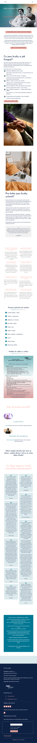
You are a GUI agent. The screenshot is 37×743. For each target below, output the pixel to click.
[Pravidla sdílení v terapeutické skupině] (18, 397)
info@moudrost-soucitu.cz (12, 699)
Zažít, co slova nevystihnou (18, 47)
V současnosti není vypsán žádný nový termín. (18, 647)
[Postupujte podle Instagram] (6, 706)
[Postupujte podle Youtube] (10, 706)
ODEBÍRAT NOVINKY (14, 731)
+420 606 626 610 (11, 696)
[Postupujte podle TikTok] (8, 706)
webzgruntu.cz (18, 739)
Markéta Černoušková (10, 439)
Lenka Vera (7, 425)
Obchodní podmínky (7, 735)
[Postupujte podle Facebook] (4, 706)
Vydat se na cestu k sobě (11, 101)
